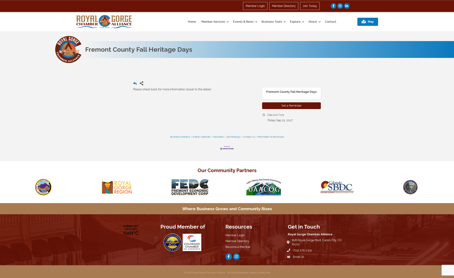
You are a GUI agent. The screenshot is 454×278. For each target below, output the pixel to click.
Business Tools (272, 21)
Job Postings (233, 136)
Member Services (213, 21)
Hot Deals (218, 136)
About (312, 21)
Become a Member (238, 247)
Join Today (310, 6)
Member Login (255, 6)
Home (192, 21)
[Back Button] (135, 84)
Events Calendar (202, 136)
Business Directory (180, 136)
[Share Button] (141, 83)
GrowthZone (263, 272)
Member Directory (284, 6)
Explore (295, 21)
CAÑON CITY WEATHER (131, 230)
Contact (330, 21)
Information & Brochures (270, 136)
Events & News (243, 21)
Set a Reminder (291, 105)
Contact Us (249, 136)
